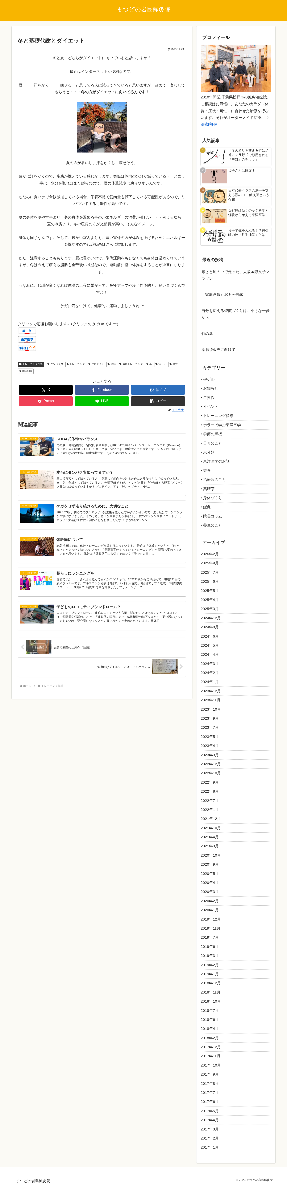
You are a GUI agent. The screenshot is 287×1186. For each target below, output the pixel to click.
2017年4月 (210, 1120)
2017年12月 (211, 1047)
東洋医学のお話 (216, 461)
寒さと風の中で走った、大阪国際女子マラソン (235, 275)
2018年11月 (210, 992)
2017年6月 (210, 1102)
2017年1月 (210, 1147)
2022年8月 (210, 791)
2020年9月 (210, 864)
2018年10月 (211, 1001)
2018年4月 (210, 1029)
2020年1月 (210, 910)
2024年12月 (211, 618)
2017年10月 (211, 1065)
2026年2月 (210, 554)
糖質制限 (27, 371)
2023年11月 (210, 700)
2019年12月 (211, 919)
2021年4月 (210, 837)
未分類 (209, 452)
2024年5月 (210, 645)
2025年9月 (210, 563)
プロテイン (97, 364)
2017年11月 (210, 1056)
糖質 (175, 364)
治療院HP (209, 124)
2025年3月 (210, 609)
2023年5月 (210, 737)
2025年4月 (210, 600)
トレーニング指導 (32, 364)
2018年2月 (210, 1038)
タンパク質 (56, 364)
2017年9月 (210, 1074)
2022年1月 (210, 810)
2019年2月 (210, 965)
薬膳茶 (209, 489)
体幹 (113, 364)
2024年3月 (210, 664)
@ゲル (209, 379)
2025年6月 (210, 581)
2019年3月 (210, 956)
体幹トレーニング (132, 364)
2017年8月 (210, 1083)
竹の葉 (207, 334)
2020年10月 (211, 855)
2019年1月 (210, 974)
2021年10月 (211, 828)
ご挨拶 (209, 397)
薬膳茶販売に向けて (218, 350)
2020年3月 (210, 892)
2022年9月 (210, 782)
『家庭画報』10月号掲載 (222, 294)
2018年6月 (210, 1020)
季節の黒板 (212, 434)
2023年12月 (211, 691)
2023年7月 (210, 727)
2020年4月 (210, 883)
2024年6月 (210, 636)
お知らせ (210, 388)
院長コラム (212, 516)
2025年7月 (210, 572)
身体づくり (212, 498)
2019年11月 (210, 928)
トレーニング (77, 364)
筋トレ (162, 364)
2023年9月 (210, 718)
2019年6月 (210, 947)
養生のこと (212, 525)
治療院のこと (214, 480)
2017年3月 (210, 1129)
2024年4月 (210, 654)
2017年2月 (210, 1138)
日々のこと (212, 443)
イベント (210, 407)
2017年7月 (210, 1092)
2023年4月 (210, 746)
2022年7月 (210, 801)
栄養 (207, 470)
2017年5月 (210, 1111)
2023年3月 (210, 755)
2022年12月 (211, 764)
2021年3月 (210, 846)
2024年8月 (210, 627)
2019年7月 (210, 937)
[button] (158, 401)
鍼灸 (207, 507)
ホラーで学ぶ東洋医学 (222, 425)
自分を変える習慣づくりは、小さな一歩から (235, 314)
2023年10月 (211, 709)
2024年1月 (210, 682)
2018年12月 (211, 983)
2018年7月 (210, 1010)
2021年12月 (211, 819)
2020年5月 (210, 874)
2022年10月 (211, 773)
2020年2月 (210, 901)
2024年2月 (210, 673)
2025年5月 (210, 591)
